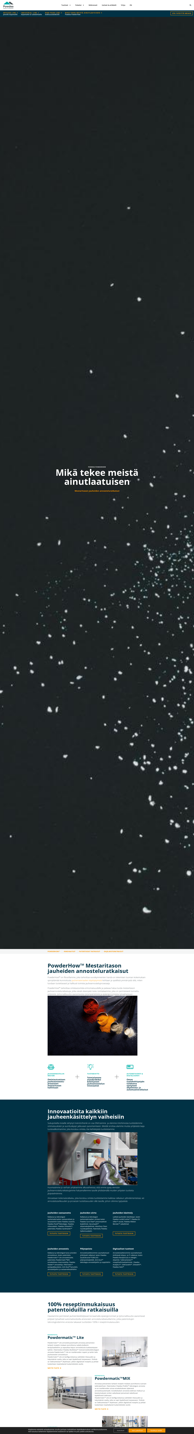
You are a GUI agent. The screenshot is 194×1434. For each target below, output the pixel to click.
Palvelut (78, 5)
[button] (190, 5)
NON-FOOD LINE (53, 13)
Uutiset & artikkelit (109, 5)
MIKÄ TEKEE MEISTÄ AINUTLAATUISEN (82, 13)
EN (131, 5)
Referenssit (93, 5)
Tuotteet (64, 5)
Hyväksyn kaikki (156, 1430)
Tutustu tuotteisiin (59, 1233)
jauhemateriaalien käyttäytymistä (87, 980)
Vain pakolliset (137, 1430)
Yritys (123, 5)
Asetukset (120, 1430)
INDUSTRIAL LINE (31, 13)
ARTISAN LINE (10, 13)
